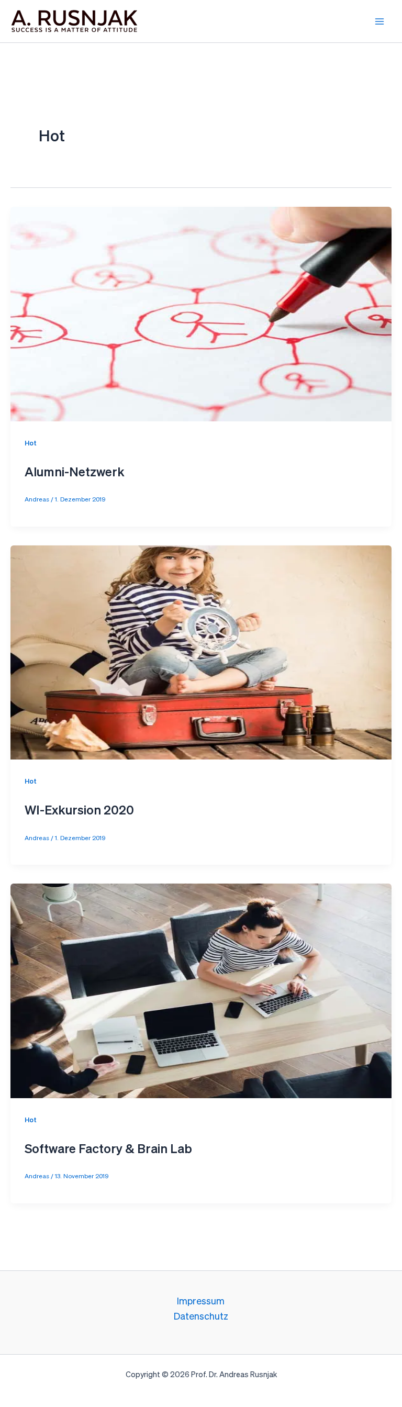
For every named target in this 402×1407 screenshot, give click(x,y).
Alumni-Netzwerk (75, 472)
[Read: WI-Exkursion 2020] (201, 652)
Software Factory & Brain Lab (108, 1149)
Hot (31, 443)
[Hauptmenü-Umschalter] (379, 21)
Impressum (201, 1301)
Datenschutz (201, 1317)
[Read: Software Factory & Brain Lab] (201, 991)
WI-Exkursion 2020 (79, 811)
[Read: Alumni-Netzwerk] (201, 313)
